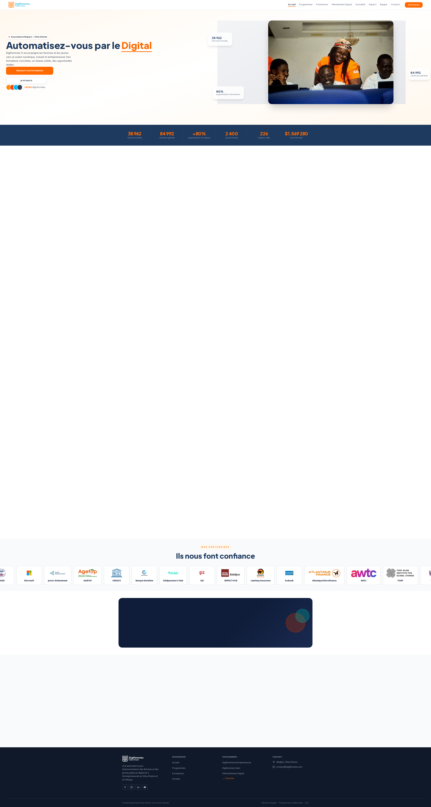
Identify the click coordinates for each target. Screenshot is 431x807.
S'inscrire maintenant (233, 428)
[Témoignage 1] (178, 525)
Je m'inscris (414, 4)
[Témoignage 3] (184, 525)
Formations (178, 773)
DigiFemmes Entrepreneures (236, 762)
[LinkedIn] (138, 787)
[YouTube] (144, 787)
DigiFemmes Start (231, 768)
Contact (176, 778)
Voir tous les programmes (216, 284)
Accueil (175, 762)
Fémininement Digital (233, 773)
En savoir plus (22, 266)
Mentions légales (269, 803)
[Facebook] (125, 787)
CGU (307, 803)
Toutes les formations (198, 428)
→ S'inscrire (228, 778)
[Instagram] (131, 787)
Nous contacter (135, 635)
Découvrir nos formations (29, 70)
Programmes (178, 768)
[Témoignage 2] (180, 525)
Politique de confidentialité (291, 803)
